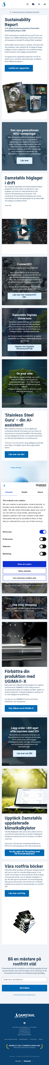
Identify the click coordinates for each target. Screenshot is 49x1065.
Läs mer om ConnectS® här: (25, 296)
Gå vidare (24, 988)
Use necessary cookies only (24, 578)
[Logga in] (44, 4)
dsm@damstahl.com (24, 1031)
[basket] (33, 4)
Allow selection (24, 571)
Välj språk (18, 1061)
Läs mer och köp (17, 893)
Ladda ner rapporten (19, 68)
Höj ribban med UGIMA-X (21, 708)
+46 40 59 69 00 (25, 1029)
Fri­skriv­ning (33, 1039)
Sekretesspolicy (31, 995)
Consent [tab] (8, 492)
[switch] (42, 539)
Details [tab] (24, 492)
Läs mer (24, 160)
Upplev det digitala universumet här (24, 347)
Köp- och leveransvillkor (11, 1039)
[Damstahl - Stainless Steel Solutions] (3, 4)
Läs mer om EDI (24, 753)
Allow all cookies (24, 564)
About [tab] (40, 492)
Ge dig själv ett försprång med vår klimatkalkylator (24, 852)
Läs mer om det (16, 454)
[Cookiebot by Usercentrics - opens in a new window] (35, 485)
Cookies (40, 1039)
